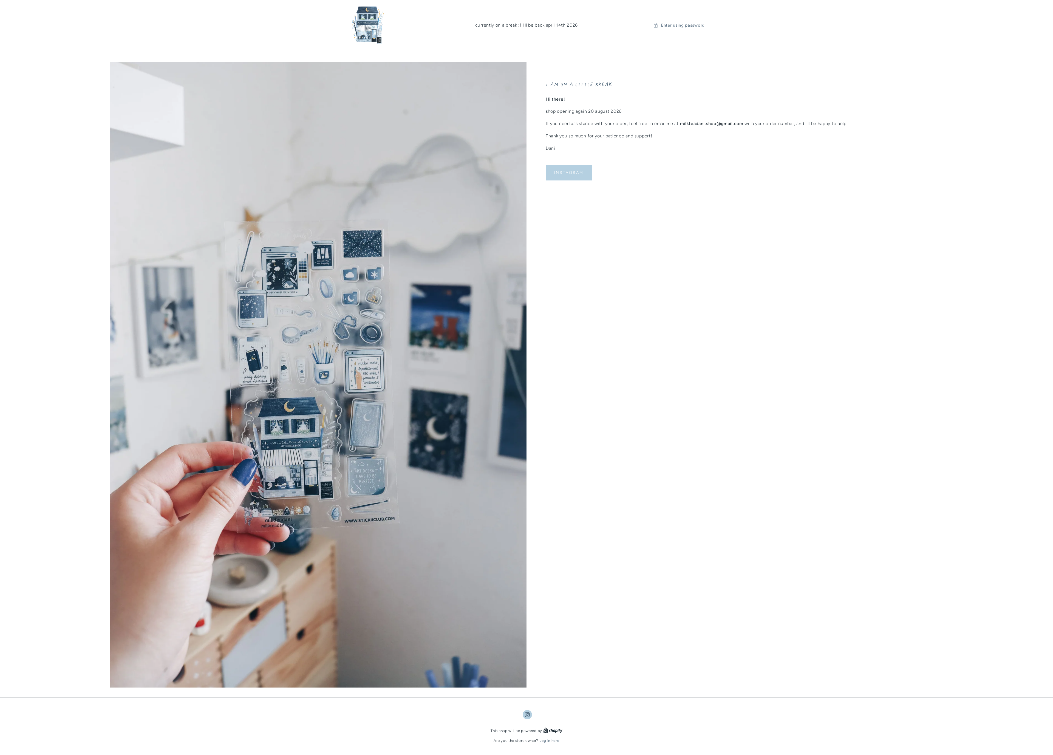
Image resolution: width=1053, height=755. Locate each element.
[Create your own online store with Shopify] (552, 731)
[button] (679, 25)
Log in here (549, 741)
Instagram (569, 172)
